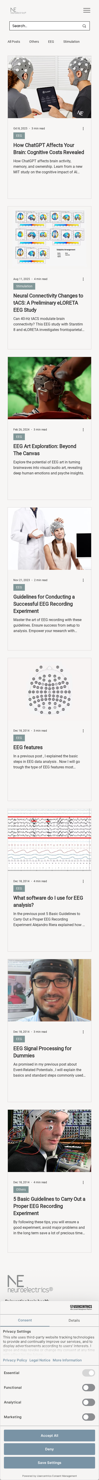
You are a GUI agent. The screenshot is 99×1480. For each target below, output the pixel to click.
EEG (51, 41)
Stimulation (71, 41)
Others (34, 41)
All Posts (14, 41)
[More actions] (85, 128)
